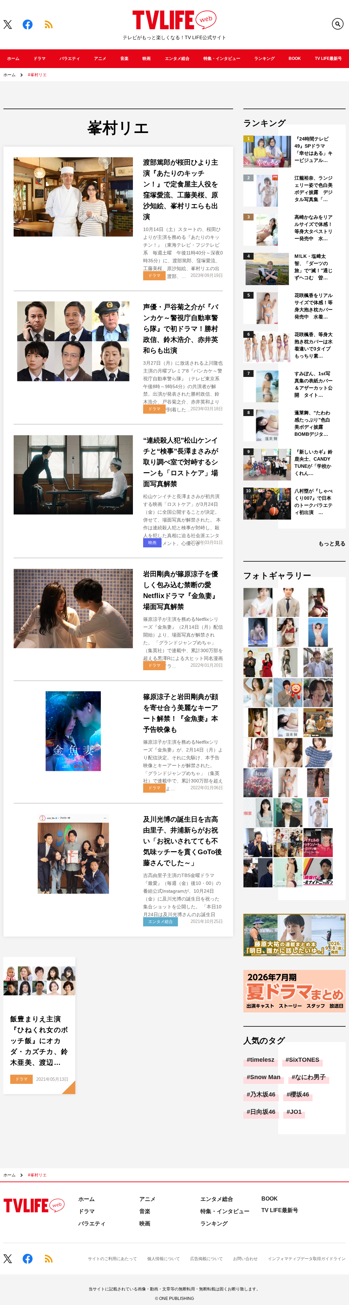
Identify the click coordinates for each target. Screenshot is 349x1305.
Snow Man (265, 1077)
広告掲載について (206, 1258)
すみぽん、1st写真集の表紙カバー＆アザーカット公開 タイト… (313, 384)
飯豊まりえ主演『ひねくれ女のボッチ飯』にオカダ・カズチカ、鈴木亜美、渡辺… (39, 1040)
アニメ (100, 58)
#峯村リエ (37, 74)
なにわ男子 (310, 1077)
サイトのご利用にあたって (112, 1258)
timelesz (262, 1059)
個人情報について (163, 1258)
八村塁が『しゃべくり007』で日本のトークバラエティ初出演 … (313, 501)
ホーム (13, 58)
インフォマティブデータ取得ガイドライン (307, 1258)
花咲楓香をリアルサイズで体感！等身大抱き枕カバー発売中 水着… (313, 306)
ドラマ (39, 58)
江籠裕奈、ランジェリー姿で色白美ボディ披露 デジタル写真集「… (313, 188)
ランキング (264, 58)
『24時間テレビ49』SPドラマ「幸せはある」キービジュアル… (313, 149)
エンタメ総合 (177, 58)
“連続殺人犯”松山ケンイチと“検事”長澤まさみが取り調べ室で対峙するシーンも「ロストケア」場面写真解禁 (180, 462)
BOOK (295, 58)
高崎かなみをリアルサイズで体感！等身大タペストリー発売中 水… (313, 227)
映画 (146, 58)
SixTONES (304, 1059)
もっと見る (332, 543)
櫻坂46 (299, 1094)
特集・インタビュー (221, 58)
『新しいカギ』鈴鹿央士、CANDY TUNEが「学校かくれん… (313, 462)
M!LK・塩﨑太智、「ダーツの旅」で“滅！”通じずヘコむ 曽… (313, 266)
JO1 (296, 1111)
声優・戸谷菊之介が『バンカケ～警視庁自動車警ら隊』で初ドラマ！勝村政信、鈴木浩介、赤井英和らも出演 (180, 328)
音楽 (124, 58)
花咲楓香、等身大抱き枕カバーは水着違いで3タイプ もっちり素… (314, 345)
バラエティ (70, 58)
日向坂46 (262, 1111)
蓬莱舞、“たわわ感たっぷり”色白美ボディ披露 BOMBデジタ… (312, 423)
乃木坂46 (262, 1094)
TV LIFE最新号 (328, 58)
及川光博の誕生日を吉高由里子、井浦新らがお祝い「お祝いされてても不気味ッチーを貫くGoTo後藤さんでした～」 (182, 840)
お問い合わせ (245, 1258)
